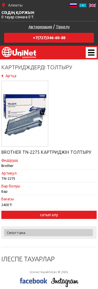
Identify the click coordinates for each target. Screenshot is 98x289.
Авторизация (40, 27)
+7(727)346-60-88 (49, 38)
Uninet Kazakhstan (19, 52)
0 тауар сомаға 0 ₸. (17, 14)
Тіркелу (63, 27)
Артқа (10, 76)
